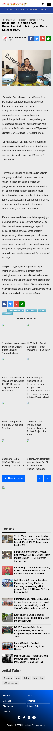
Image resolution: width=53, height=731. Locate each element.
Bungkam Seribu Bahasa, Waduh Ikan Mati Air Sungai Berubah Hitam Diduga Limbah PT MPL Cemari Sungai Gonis (32, 556)
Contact (7, 701)
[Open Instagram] (29, 717)
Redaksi (6, 695)
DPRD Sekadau (11, 683)
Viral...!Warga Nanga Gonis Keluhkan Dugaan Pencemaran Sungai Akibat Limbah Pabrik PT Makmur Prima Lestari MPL (32, 541)
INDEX (43, 9)
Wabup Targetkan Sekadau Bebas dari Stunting (12, 425)
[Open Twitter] (24, 717)
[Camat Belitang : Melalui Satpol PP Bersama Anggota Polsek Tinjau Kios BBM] (39, 410)
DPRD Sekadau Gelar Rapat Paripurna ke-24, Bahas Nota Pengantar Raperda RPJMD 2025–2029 (32, 632)
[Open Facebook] (19, 717)
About (30, 695)
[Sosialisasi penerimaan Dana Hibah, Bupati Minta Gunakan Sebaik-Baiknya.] (14, 332)
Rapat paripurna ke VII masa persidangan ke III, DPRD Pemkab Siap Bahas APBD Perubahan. (13, 384)
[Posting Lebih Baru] (47, 478)
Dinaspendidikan (16, 310)
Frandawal (31, 310)
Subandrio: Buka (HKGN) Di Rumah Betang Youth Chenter (13, 462)
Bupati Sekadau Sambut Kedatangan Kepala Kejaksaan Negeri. (29, 646)
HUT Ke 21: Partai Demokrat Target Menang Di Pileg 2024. (38, 346)
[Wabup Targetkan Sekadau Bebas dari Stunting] (14, 410)
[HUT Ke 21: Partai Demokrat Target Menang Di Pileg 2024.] (39, 332)
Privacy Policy (33, 706)
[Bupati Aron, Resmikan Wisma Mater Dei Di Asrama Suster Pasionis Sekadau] (39, 447)
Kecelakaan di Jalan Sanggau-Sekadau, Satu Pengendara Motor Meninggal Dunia (31, 617)
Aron (17, 678)
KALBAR (20, 9)
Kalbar (26, 678)
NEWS (10, 9)
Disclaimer (8, 706)
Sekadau (7, 314)
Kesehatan (38, 678)
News (42, 310)
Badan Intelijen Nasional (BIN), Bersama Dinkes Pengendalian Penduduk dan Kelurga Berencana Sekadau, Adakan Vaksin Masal (38, 387)
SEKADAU (32, 9)
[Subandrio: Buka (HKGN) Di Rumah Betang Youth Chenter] (14, 447)
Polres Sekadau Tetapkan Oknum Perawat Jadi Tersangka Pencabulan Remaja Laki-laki (31, 658)
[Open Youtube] (34, 717)
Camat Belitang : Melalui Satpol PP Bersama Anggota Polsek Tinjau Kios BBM (36, 428)
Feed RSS (7, 711)
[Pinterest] (42, 38)
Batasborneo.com (39, 725)
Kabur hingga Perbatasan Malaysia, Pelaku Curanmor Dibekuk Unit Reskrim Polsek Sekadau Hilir (32, 570)
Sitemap (31, 701)
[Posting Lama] (40, 478)
